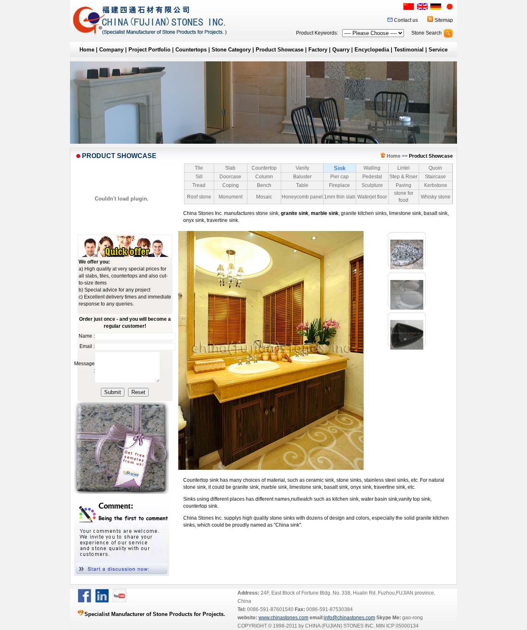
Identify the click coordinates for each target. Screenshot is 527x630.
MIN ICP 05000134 (397, 626)
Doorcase (230, 177)
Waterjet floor (372, 197)
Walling (372, 168)
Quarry (341, 50)
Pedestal (372, 177)
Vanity (302, 168)
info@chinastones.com (349, 618)
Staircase (435, 177)
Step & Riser (403, 177)
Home (86, 50)
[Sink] (406, 268)
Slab (230, 168)
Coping (230, 185)
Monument (231, 197)
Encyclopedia (371, 50)
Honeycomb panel (302, 197)
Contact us (406, 20)
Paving (403, 185)
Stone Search (426, 33)
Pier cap (339, 177)
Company (111, 50)
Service (438, 50)
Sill (199, 177)
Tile (199, 168)
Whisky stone (435, 197)
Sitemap (443, 20)
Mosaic (264, 197)
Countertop (264, 168)
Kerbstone (435, 185)
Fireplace (339, 185)
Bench (264, 185)
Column (264, 177)
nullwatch (301, 499)
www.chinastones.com (283, 618)
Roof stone (199, 197)
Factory (317, 50)
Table (302, 185)
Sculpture (372, 185)
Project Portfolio (149, 50)
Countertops (191, 50)
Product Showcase (279, 50)
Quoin (435, 168)
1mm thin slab (339, 197)
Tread (198, 185)
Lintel (403, 168)
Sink (339, 168)
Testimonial (409, 50)
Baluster (302, 177)
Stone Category (231, 50)
